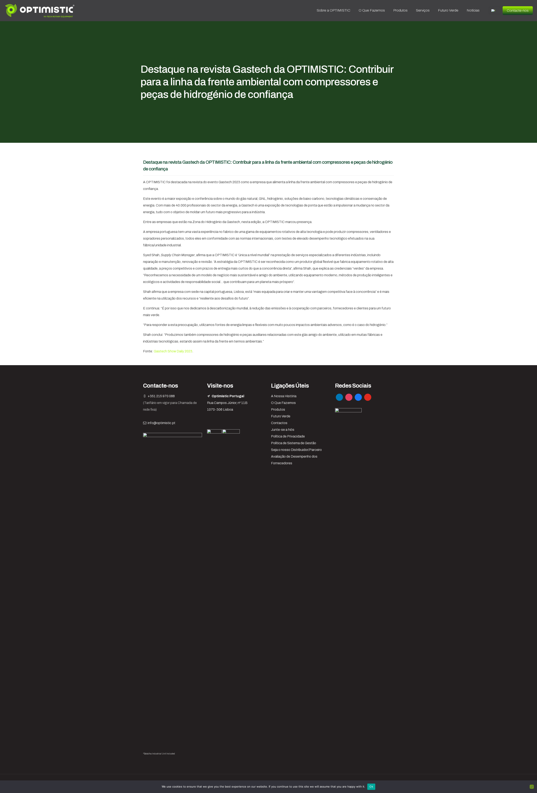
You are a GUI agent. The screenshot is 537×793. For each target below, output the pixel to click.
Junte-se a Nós (282, 429)
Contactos (279, 423)
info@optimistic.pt (161, 423)
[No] (532, 787)
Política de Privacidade (288, 436)
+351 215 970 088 (161, 396)
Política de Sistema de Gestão (293, 443)
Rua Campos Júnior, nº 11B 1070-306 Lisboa (227, 402)
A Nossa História (283, 396)
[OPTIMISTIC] (40, 10)
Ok (371, 786)
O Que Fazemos (283, 403)
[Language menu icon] (495, 10)
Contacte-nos (518, 11)
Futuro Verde (280, 416)
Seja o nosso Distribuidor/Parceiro (296, 450)
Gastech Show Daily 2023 (173, 351)
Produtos (278, 409)
